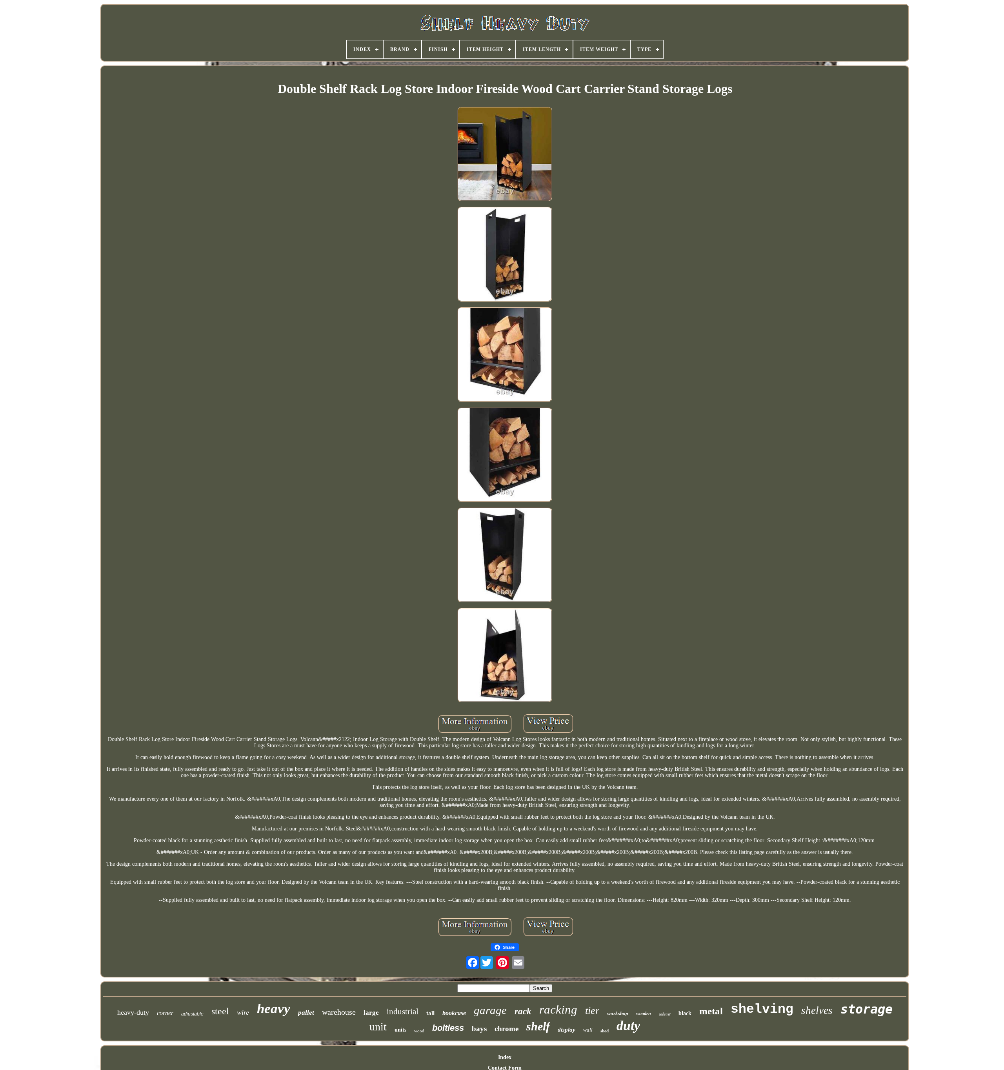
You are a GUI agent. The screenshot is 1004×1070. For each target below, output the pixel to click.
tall (430, 1013)
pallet (306, 1012)
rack (523, 1011)
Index (504, 1057)
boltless (448, 1028)
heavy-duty (133, 1012)
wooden (643, 1013)
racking (558, 1009)
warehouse (339, 1012)
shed (604, 1030)
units (400, 1030)
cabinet (665, 1014)
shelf (538, 1026)
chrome (506, 1029)
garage (490, 1010)
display (566, 1029)
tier (592, 1010)
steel (220, 1011)
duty (628, 1025)
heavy (273, 1008)
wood (419, 1030)
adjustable (192, 1014)
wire (243, 1012)
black (684, 1013)
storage (866, 1009)
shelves (817, 1010)
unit (378, 1027)
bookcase (454, 1013)
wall (588, 1030)
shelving (762, 1009)
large (371, 1012)
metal (711, 1011)
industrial (402, 1011)
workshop (617, 1013)
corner (165, 1013)
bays (479, 1029)
